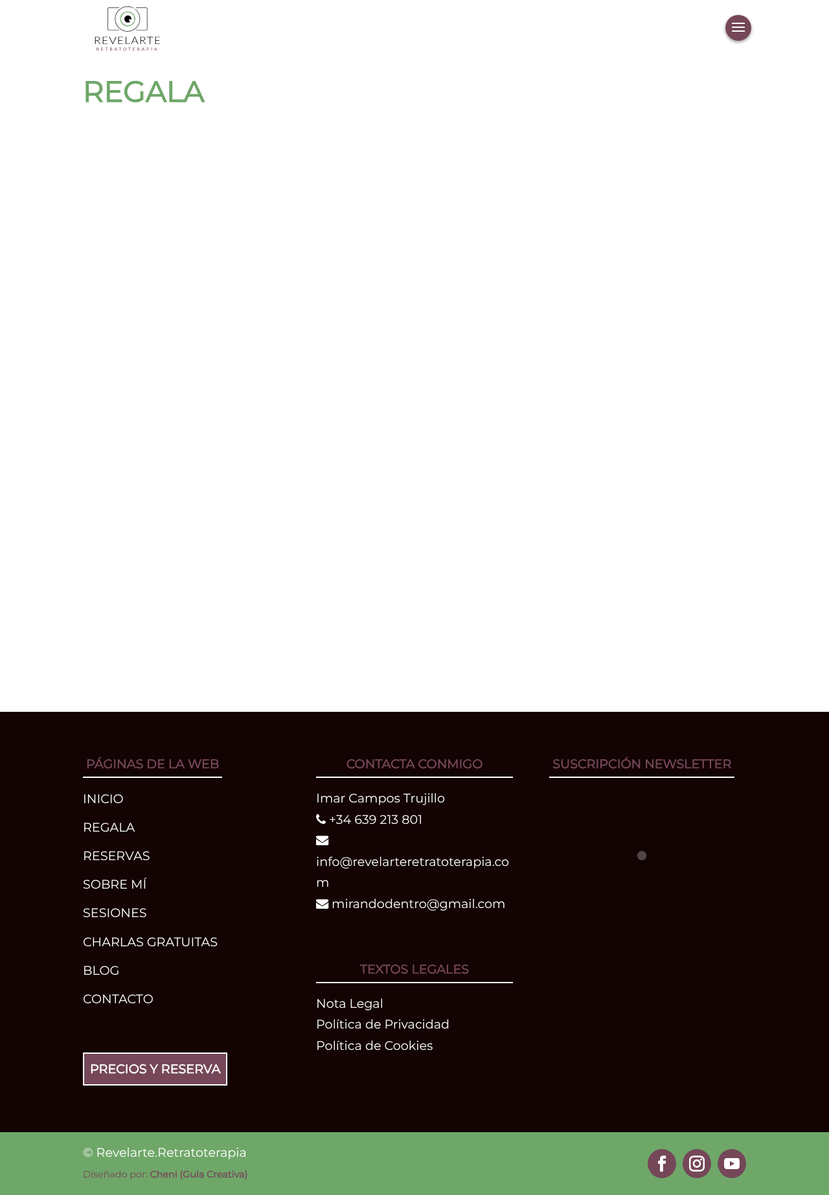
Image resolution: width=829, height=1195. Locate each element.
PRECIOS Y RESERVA (155, 1068)
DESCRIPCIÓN (144, 163)
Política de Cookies (374, 1045)
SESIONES (115, 912)
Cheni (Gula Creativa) (199, 1174)
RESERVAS (116, 855)
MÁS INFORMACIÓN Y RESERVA (316, 163)
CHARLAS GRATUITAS (150, 942)
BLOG (101, 970)
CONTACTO (118, 999)
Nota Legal (349, 1003)
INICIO (103, 798)
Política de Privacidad (382, 1024)
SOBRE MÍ (114, 884)
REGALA (109, 827)
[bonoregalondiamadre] (624, 149)
